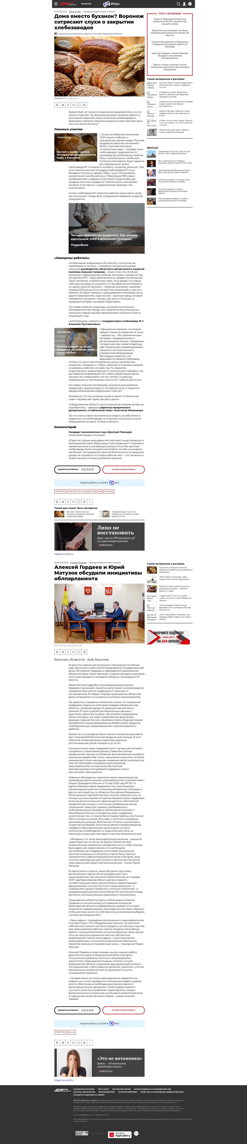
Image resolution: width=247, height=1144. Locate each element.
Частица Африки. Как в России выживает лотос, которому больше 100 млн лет (175, 607)
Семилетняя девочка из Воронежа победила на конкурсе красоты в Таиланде (170, 44)
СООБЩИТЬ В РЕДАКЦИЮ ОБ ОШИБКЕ (88, 1095)
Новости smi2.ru (63, 554)
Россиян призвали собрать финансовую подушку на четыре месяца (172, 191)
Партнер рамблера (98, 1133)
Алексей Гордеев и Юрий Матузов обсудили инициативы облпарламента (170, 55)
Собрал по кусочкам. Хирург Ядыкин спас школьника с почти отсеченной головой (175, 122)
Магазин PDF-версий (121, 1089)
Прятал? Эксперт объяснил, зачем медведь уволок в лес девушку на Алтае (174, 113)
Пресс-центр (103, 1089)
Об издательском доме (84, 1089)
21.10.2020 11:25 (60, 12)
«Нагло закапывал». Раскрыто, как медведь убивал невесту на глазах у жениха (175, 617)
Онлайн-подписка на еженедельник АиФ (152, 1089)
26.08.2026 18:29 (61, 563)
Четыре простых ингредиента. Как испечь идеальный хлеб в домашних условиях (104, 237)
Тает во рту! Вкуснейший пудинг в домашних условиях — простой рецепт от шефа (174, 588)
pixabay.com (72, 98)
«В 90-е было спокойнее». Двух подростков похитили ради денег (174, 578)
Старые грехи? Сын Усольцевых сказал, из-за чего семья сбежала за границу (175, 598)
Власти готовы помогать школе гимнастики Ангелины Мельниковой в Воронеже (169, 67)
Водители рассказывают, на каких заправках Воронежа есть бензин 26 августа (170, 33)
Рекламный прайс (106, 1092)
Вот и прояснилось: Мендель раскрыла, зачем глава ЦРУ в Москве (175, 162)
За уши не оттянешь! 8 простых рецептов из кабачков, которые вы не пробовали (176, 569)
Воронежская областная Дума (68, 645)
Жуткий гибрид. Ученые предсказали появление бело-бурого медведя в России (176, 85)
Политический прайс (127, 1092)
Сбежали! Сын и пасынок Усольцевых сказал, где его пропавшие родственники (176, 104)
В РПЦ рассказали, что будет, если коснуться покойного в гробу (173, 181)
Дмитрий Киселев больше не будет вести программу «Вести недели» (174, 171)
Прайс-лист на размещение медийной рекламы (162, 1092)
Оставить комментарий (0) (123, 469)
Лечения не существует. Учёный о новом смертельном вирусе (174, 131)
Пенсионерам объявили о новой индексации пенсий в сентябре (173, 200)
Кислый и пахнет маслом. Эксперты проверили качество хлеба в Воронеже (80, 514)
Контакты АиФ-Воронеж (84, 1092)
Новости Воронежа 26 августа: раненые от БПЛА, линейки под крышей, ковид (170, 21)
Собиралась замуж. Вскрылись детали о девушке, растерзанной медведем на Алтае (174, 94)
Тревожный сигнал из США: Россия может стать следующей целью (174, 153)
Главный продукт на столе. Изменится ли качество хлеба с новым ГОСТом (126, 514)
